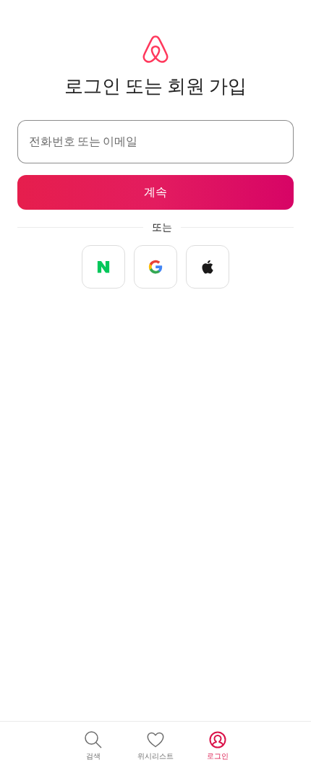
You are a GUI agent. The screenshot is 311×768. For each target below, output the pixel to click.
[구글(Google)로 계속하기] (155, 267)
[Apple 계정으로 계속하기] (207, 267)
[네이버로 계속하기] (103, 267)
